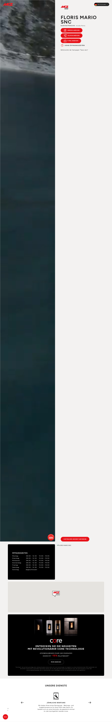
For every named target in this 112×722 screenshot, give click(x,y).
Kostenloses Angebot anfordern (75, 539)
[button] (56, 594)
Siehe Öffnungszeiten (75, 45)
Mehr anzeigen (56, 662)
